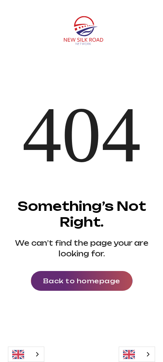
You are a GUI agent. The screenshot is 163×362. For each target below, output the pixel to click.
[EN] (26, 354)
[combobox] (26, 354)
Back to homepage (81, 281)
